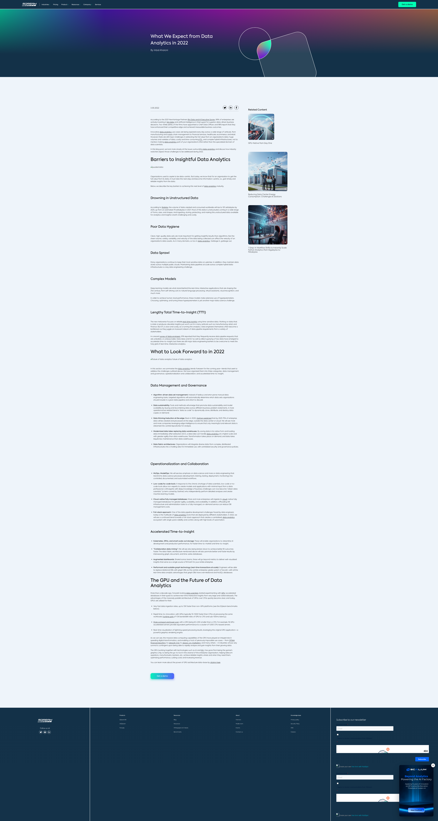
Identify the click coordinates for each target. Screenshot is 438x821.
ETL (200, 139)
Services (98, 4)
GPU (223, 593)
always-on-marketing (191, 643)
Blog (175, 719)
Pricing (55, 4)
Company (87, 4)
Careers (293, 732)
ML (202, 650)
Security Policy (295, 723)
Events (238, 728)
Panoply (122, 728)
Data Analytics (213, 159)
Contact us (239, 732)
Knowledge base (296, 715)
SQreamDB (123, 719)
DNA (292, 728)
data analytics (166, 132)
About (238, 715)
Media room (239, 723)
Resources (75, 4)
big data (170, 122)
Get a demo (407, 4)
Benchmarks (177, 732)
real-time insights (189, 322)
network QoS (174, 643)
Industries (45, 4)
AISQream (123, 723)
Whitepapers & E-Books (181, 728)
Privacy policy (295, 719)
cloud (224, 499)
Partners (238, 719)
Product (64, 4)
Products (122, 715)
